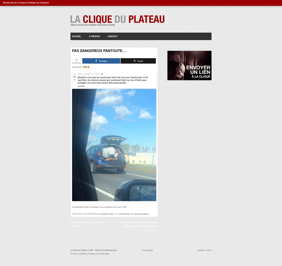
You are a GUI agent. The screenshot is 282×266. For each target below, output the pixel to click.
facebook (201, 250)
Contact (113, 36)
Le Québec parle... (107, 213)
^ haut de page (147, 250)
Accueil (76, 36)
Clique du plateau (141, 213)
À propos (94, 36)
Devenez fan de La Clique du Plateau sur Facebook (26, 2)
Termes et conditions (78, 253)
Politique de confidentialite (98, 253)
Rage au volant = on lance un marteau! (87, 224)
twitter (209, 250)
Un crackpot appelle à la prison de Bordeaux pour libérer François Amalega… (139, 226)
